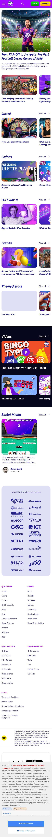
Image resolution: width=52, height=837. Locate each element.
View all (42, 113)
